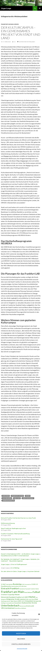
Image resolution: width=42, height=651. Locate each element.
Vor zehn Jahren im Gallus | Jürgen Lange (13, 571)
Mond (33, 599)
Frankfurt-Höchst (35, 588)
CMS (23, 584)
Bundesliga (17, 584)
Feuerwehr (27, 588)
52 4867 (3, 584)
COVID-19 (34, 584)
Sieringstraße (37, 601)
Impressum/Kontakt (22, 648)
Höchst (32, 597)
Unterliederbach (10, 605)
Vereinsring (22, 606)
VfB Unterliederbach (8, 608)
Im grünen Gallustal (33, 571)
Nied (36, 599)
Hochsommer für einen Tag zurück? (11, 539)
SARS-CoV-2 (21, 601)
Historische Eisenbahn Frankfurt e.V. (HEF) (14, 597)
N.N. (14, 41)
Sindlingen (3, 603)
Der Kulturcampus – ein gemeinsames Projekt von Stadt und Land (20, 32)
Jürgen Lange (6, 8)
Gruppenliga (11, 594)
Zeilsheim (23, 608)
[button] (39, 614)
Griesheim (4, 594)
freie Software (28, 592)
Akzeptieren (21, 633)
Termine (34, 603)
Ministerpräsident (28, 498)
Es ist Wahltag (15, 568)
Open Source (14, 601)
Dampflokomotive (6, 586)
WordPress (18, 608)
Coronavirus (27, 584)
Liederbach (23, 599)
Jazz (37, 597)
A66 (7, 584)
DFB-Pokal (23, 586)
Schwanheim (29, 601)
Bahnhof (11, 584)
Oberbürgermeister (8, 500)
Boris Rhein (6, 495)
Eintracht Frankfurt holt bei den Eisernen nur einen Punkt (18, 518)
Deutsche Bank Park (16, 586)
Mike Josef (17, 498)
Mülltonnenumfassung (8, 523)
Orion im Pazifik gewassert (19, 564)
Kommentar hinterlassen (27, 41)
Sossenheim (17, 603)
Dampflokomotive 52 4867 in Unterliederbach (15, 555)
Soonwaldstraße (10, 603)
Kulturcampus (7, 498)
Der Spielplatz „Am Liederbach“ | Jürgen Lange (15, 559)
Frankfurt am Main (7, 24)
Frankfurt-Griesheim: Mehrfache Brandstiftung (15, 533)
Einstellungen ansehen (21, 644)
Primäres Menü (39, 8)
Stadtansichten (26, 603)
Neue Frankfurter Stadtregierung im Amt (13, 528)
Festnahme (22, 589)
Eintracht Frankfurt (10, 588)
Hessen (16, 24)
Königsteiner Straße (12, 599)
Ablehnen (21, 639)
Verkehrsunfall (30, 606)
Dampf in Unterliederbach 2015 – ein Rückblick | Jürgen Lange (20, 554)
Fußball (36, 592)
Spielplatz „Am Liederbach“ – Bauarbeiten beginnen (20, 560)
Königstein (3, 599)
